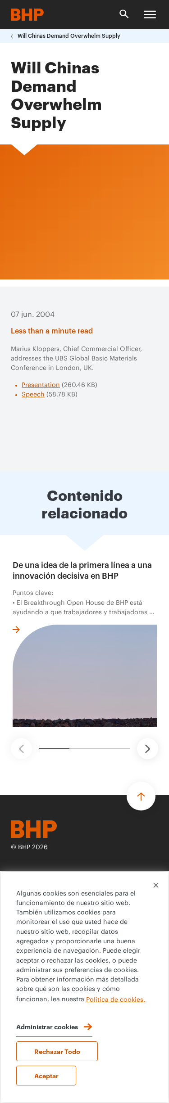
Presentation (41, 385)
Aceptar (46, 1075)
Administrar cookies (47, 1026)
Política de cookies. (115, 999)
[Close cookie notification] (156, 885)
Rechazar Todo (57, 1051)
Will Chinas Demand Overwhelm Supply (69, 36)
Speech (33, 395)
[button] (21, 748)
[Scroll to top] (141, 796)
